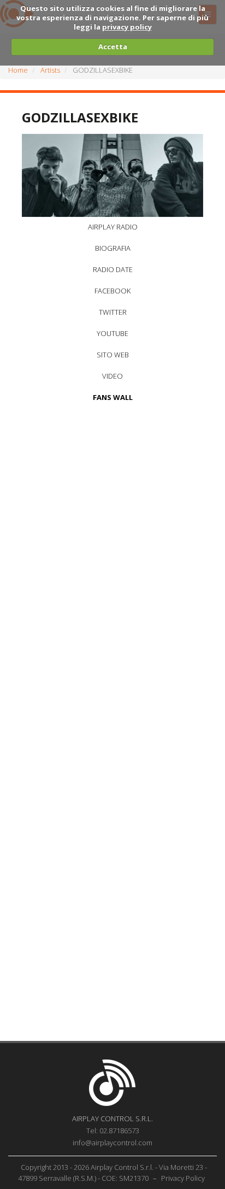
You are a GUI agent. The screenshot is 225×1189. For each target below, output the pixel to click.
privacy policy (127, 27)
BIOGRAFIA (113, 248)
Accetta (112, 46)
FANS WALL (113, 397)
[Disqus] (112, 555)
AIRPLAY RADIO (113, 227)
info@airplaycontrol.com (112, 1142)
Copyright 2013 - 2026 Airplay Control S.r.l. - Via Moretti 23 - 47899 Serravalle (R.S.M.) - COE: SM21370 (113, 1172)
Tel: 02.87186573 (112, 1130)
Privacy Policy (183, 1178)
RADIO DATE (113, 269)
